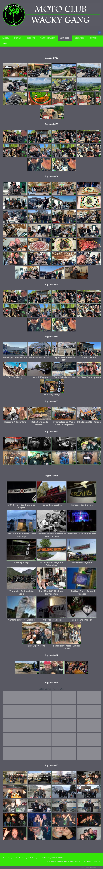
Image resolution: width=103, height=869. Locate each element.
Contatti (93, 38)
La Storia (17, 38)
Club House (31, 38)
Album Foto (64, 38)
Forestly (83, 867)
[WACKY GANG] (51, 25)
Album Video (79, 38)
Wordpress (99, 867)
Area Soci (6, 43)
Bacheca (6, 38)
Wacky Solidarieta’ (47, 38)
